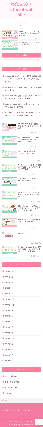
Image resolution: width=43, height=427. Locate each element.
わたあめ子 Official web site (21, 9)
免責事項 (29, 421)
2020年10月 (9, 305)
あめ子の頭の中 (11, 387)
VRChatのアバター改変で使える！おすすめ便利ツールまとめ (23, 89)
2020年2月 (9, 327)
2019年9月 (9, 344)
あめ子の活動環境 (12, 382)
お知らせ (8, 393)
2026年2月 (9, 271)
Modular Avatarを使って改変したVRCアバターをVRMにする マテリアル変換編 (23, 97)
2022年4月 (9, 288)
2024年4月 (9, 282)
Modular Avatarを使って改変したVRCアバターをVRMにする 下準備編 (23, 105)
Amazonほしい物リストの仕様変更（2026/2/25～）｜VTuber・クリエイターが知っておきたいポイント (23, 79)
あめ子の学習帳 (11, 376)
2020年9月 (9, 310)
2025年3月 (9, 277)
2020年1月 (9, 333)
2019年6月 (9, 361)
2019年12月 (9, 338)
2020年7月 (9, 316)
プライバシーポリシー (17, 421)
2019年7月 (9, 355)
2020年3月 (9, 321)
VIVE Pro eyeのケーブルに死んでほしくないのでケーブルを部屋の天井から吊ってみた (22, 114)
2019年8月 (9, 349)
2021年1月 (9, 294)
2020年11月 (9, 299)
